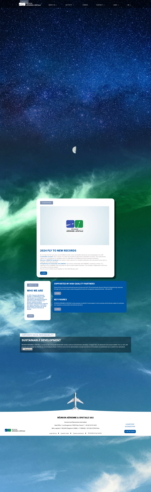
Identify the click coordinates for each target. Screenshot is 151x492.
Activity (69, 5)
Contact (99, 5)
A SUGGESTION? (130, 426)
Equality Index (65, 433)
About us (52, 5)
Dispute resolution (78, 433)
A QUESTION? (130, 424)
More (44, 273)
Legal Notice (53, 433)
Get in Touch (131, 431)
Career (85, 5)
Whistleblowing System (95, 433)
